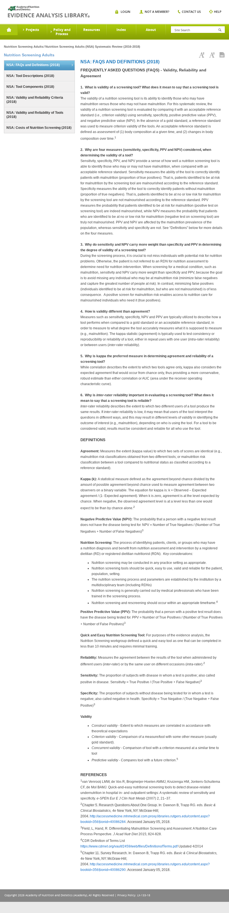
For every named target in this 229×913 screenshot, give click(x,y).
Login (125, 11)
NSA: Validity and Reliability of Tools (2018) (34, 115)
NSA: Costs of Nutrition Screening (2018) (38, 128)
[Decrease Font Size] (212, 55)
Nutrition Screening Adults (23, 46)
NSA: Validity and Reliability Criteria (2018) (34, 100)
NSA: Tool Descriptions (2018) (30, 76)
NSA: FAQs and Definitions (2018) (33, 65)
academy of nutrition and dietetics (49, 12)
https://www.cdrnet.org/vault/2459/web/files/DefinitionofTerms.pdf (129, 846)
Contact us (191, 11)
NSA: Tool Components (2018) (30, 87)
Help (217, 11)
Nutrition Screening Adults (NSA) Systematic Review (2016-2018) (92, 46)
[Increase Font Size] (201, 55)
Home (9, 30)
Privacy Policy (126, 895)
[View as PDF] (222, 55)
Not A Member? (157, 11)
